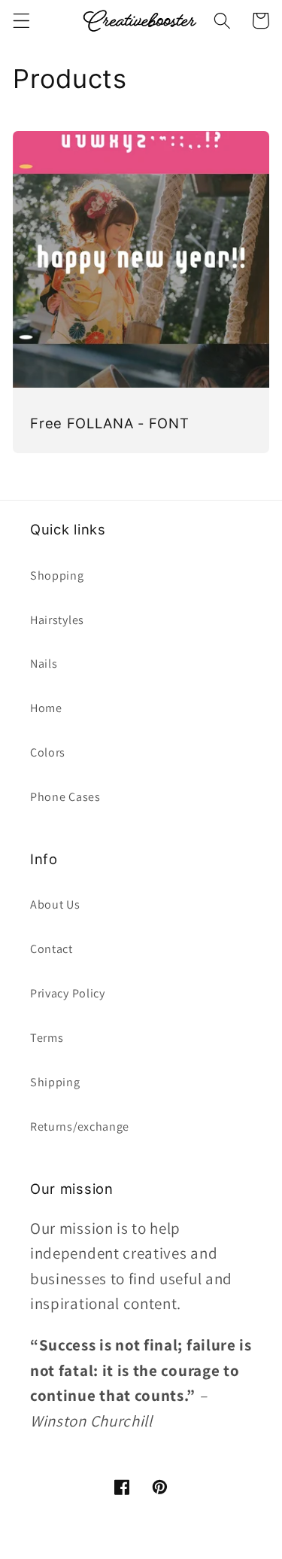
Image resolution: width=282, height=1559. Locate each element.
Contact (51, 949)
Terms (46, 1038)
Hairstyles (57, 620)
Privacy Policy (67, 993)
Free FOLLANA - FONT (109, 423)
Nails (43, 663)
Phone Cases (65, 797)
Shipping (55, 1082)
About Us (55, 904)
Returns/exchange (79, 1126)
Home (46, 708)
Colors (47, 752)
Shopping (57, 575)
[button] (21, 21)
